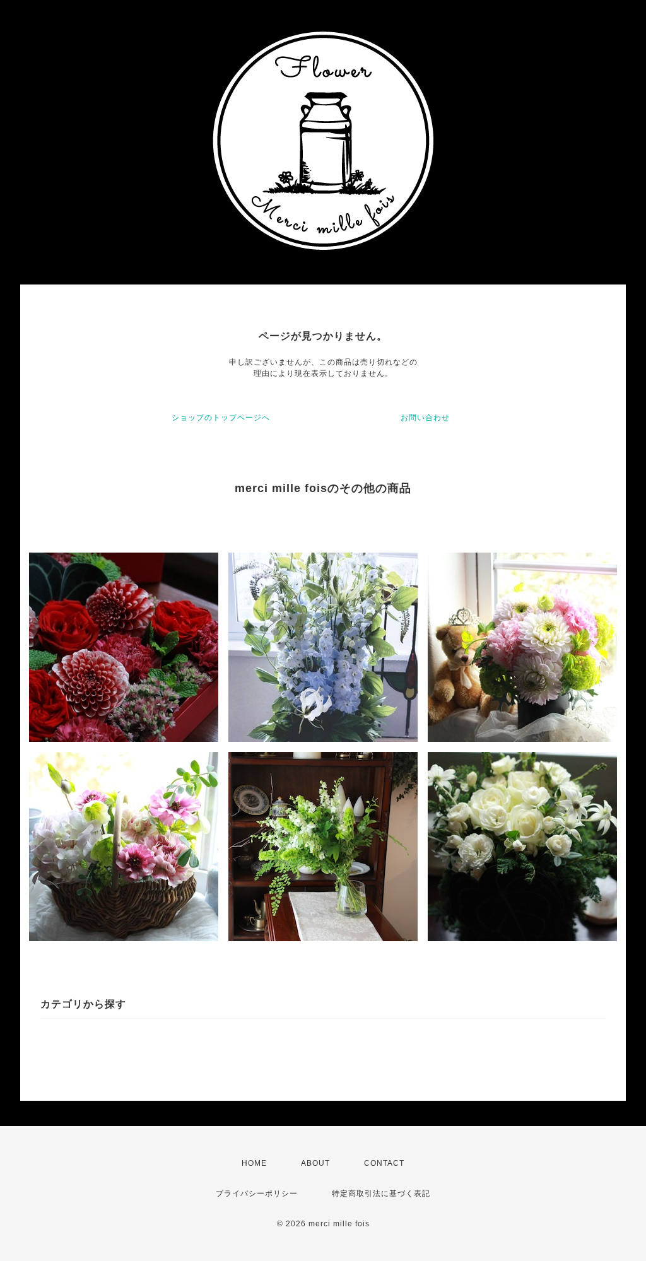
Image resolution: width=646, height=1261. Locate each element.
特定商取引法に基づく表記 (381, 1193)
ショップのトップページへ (221, 417)
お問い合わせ (425, 417)
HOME (254, 1163)
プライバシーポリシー (257, 1193)
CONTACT (384, 1163)
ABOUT (315, 1163)
